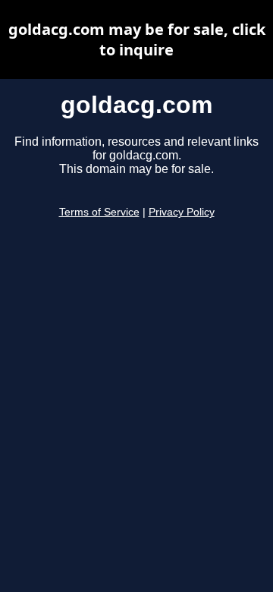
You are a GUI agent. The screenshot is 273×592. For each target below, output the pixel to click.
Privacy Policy (182, 212)
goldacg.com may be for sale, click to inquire (136, 39)
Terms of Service (99, 212)
